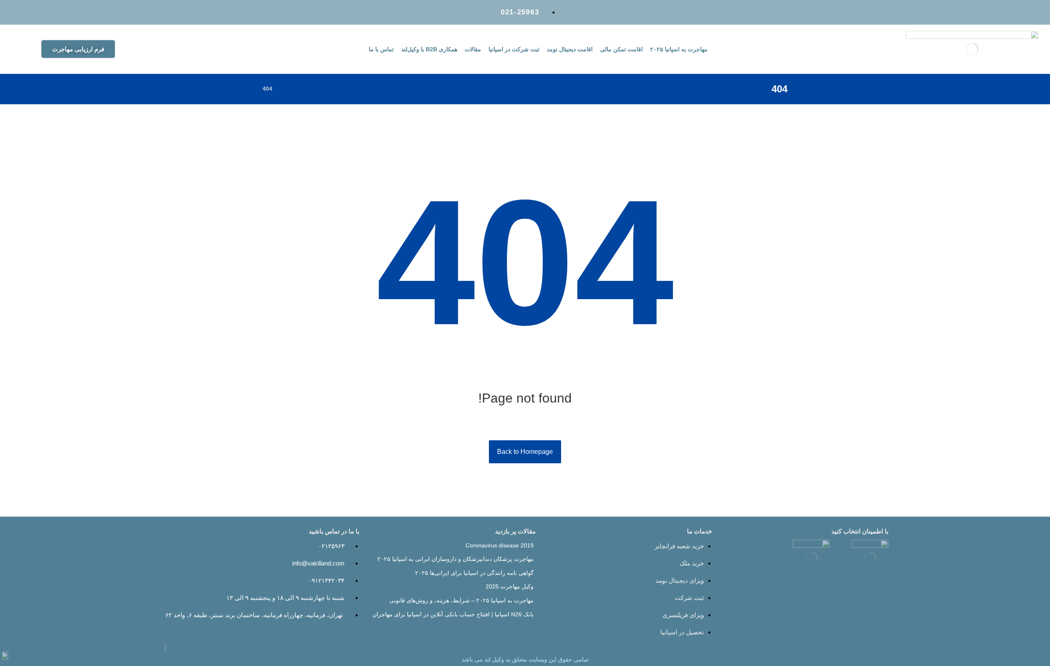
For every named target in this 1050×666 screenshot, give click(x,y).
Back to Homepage (525, 451)
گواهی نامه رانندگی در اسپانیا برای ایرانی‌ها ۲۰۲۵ (474, 573)
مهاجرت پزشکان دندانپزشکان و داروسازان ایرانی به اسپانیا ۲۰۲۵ (455, 559)
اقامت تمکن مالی (621, 49)
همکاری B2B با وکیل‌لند (429, 49)
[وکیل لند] (289, 88)
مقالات (473, 49)
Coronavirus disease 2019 (500, 545)
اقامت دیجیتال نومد (570, 49)
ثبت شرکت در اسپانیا (513, 49)
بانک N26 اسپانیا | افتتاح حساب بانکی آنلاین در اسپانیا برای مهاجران (453, 614)
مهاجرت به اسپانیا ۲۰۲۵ (679, 49)
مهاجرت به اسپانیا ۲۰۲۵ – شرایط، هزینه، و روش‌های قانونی (461, 600)
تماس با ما (381, 49)
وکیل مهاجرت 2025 (510, 586)
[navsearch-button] (160, 48)
